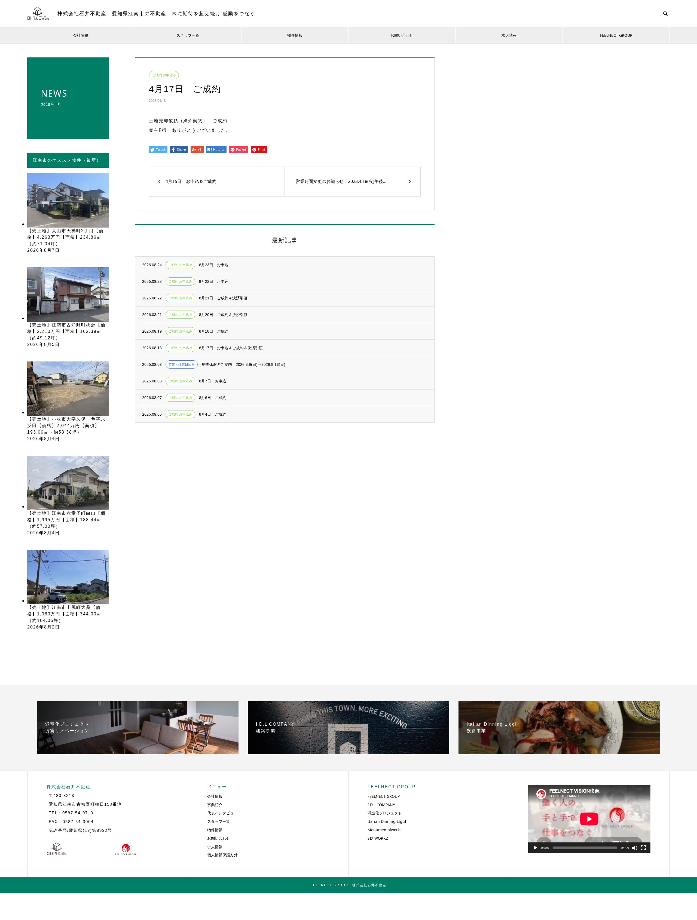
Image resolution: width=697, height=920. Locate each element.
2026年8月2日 (43, 627)
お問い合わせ (401, 35)
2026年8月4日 (43, 438)
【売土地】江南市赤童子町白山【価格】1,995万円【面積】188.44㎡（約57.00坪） (66, 520)
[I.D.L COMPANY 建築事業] (348, 752)
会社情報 (80, 35)
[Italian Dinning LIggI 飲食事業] (559, 752)
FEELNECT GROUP (616, 35)
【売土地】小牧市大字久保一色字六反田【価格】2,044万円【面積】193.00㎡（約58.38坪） (66, 425)
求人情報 (509, 35)
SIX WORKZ (378, 838)
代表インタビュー (222, 812)
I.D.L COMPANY (381, 804)
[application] (589, 819)
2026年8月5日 (43, 344)
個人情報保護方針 (222, 854)
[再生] (535, 848)
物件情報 (294, 35)
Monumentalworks (385, 829)
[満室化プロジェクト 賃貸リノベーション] (138, 752)
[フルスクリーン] (643, 848)
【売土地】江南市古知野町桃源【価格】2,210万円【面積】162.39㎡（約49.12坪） (66, 331)
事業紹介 (214, 804)
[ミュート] (634, 848)
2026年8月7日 (43, 250)
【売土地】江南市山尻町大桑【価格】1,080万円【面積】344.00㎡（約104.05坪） (64, 614)
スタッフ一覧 (187, 35)
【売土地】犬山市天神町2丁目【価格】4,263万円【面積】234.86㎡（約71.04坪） (65, 237)
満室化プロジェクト (385, 812)
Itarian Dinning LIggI (387, 821)
